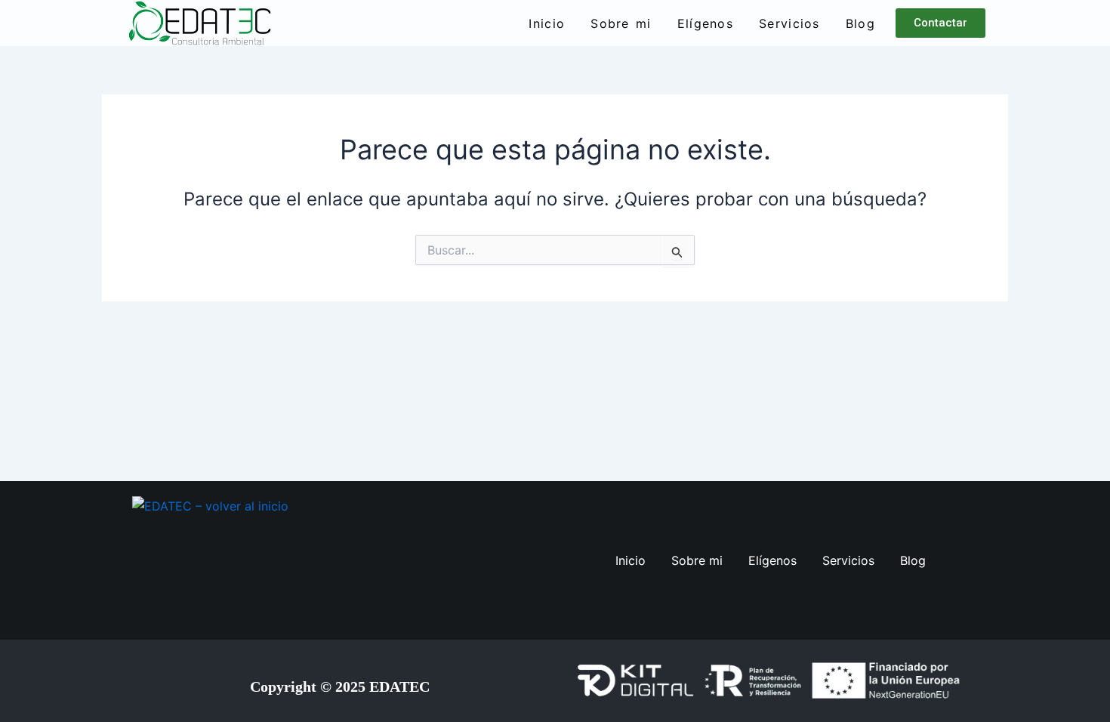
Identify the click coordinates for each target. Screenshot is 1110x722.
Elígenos (705, 23)
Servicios (789, 23)
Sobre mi (620, 23)
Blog (860, 23)
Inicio (547, 23)
